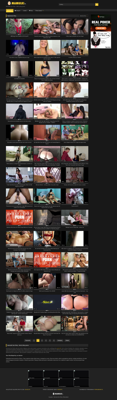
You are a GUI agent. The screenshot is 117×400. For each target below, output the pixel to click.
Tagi (32, 10)
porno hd (59, 348)
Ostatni (67, 340)
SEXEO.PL (27, 389)
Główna (10, 10)
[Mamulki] (18, 3)
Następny (60, 340)
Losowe (24, 10)
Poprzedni (27, 340)
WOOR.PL (59, 389)
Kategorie (18, 10)
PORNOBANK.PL (98, 389)
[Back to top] (112, 396)
